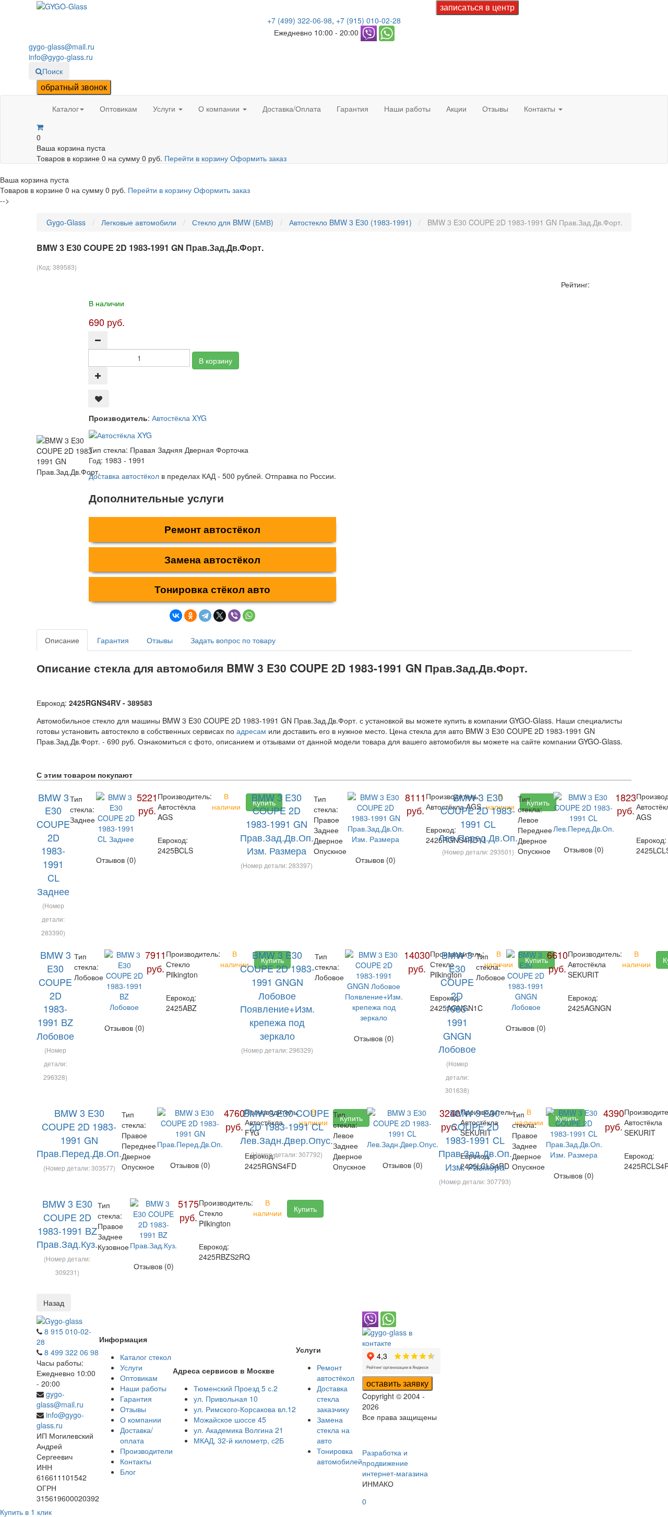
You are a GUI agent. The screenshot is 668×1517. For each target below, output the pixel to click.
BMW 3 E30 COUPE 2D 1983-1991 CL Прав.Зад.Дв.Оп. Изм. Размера (475, 1139)
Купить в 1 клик (26, 1512)
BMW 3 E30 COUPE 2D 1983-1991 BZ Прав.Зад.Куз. (67, 1223)
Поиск (52, 71)
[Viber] (234, 615)
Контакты (540, 108)
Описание (62, 640)
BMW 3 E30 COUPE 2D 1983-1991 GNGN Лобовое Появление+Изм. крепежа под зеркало (277, 995)
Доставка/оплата (136, 1435)
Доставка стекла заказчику (333, 1398)
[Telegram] (205, 615)
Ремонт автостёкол (212, 529)
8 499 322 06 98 (71, 1352)
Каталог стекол (145, 1357)
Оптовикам (118, 108)
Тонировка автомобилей (339, 1456)
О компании (220, 108)
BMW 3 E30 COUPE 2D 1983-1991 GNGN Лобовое (457, 1001)
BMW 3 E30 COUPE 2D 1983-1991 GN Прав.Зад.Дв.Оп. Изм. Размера (277, 824)
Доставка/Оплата (292, 108)
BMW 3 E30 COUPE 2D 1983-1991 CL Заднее (53, 844)
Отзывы (495, 108)
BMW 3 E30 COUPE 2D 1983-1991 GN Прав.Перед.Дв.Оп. (79, 1133)
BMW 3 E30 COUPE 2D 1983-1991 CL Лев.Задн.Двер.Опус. (286, 1126)
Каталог (65, 108)
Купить (305, 1208)
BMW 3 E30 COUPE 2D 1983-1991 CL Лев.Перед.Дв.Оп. (478, 817)
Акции (456, 108)
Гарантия (352, 108)
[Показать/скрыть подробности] (40, 127)
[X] (219, 615)
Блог (128, 1471)
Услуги (165, 108)
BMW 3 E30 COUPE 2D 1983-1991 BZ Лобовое (55, 995)
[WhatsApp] (249, 615)
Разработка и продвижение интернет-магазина (395, 1462)
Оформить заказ (258, 158)
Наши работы (407, 108)
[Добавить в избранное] (98, 398)
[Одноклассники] (190, 615)
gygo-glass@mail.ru (61, 46)
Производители (146, 1451)
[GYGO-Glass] (62, 5)
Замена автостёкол (212, 559)
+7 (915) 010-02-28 (368, 20)
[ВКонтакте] (176, 615)
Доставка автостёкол (124, 476)
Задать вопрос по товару (233, 640)
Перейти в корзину (197, 158)
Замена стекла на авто (333, 1430)
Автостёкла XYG (179, 418)
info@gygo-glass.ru (61, 57)
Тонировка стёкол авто (212, 589)
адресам (251, 731)
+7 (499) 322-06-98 (299, 20)
